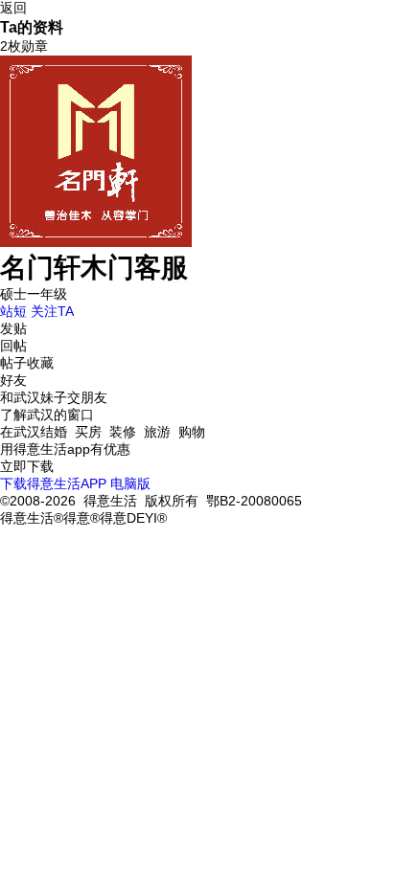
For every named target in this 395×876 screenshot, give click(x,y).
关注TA (52, 311)
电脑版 (130, 483)
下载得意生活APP (53, 483)
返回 (13, 7)
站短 (13, 311)
